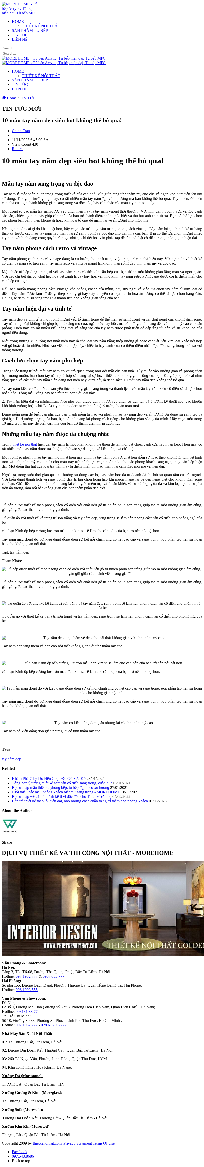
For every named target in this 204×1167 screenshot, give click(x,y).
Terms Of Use (104, 1143)
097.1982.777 (27, 976)
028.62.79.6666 (53, 1025)
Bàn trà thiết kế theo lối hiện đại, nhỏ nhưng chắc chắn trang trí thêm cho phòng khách (80, 801)
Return (17, 149)
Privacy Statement (77, 1143)
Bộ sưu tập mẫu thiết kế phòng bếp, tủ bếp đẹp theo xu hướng (60, 787)
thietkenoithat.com (47, 1143)
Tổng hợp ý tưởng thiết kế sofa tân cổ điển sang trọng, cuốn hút (62, 783)
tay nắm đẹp (11, 759)
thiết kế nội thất (24, 444)
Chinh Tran (21, 131)
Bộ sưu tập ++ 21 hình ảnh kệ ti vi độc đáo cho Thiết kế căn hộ (61, 796)
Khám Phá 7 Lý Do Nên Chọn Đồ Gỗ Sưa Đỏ (49, 778)
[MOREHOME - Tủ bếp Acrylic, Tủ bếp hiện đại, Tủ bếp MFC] (21, 13)
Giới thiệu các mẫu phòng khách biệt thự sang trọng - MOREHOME (66, 792)
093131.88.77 (27, 1011)
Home (11, 98)
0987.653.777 (53, 976)
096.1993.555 (27, 990)
